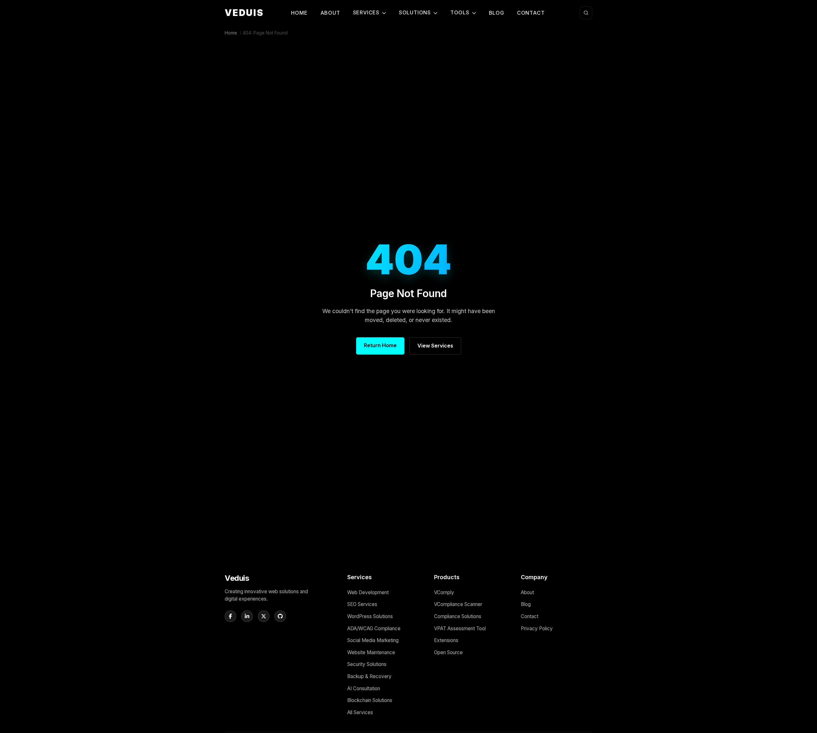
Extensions (446, 640)
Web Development (368, 592)
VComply (444, 592)
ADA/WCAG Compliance (374, 628)
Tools (459, 12)
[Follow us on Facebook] (230, 616)
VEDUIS (244, 12)
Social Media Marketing (373, 640)
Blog (496, 13)
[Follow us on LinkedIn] (247, 616)
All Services (360, 712)
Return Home (380, 345)
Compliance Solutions (457, 616)
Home (299, 13)
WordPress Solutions (370, 616)
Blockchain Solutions (369, 700)
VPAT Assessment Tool (460, 628)
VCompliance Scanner (458, 604)
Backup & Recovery (369, 676)
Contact (531, 13)
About (330, 13)
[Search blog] (586, 12)
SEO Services (362, 604)
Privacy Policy (537, 628)
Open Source (448, 652)
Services (366, 12)
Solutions (415, 12)
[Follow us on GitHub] (280, 616)
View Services (435, 345)
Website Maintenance (371, 652)
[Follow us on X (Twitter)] (263, 616)
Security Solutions (366, 664)
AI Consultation (363, 688)
